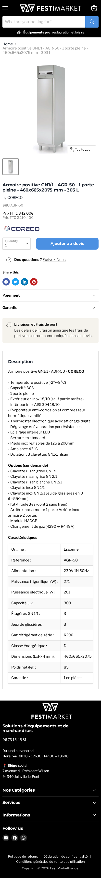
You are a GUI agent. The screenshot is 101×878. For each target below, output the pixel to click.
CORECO (15, 197)
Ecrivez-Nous (54, 259)
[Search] (92, 22)
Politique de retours (23, 856)
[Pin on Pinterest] (34, 282)
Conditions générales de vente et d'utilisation (50, 861)
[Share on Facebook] (6, 282)
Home (7, 44)
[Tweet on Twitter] (15, 282)
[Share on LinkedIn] (24, 282)
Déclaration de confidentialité (65, 856)
